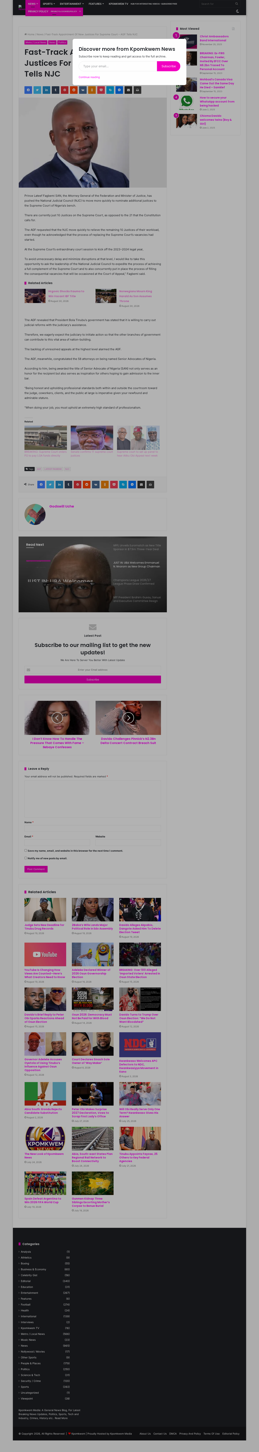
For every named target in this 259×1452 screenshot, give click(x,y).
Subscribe (169, 66)
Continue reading (89, 77)
